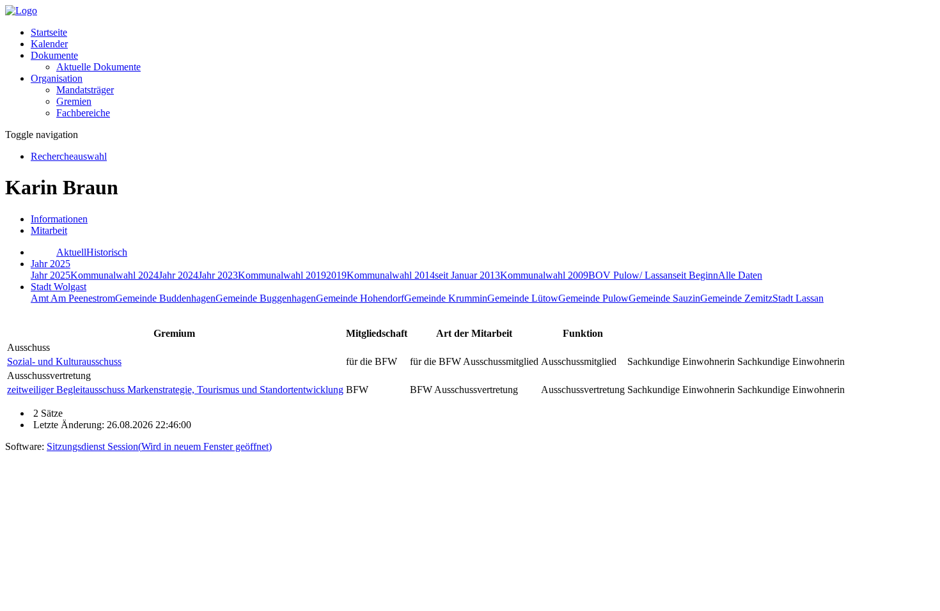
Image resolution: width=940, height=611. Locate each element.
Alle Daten (740, 275)
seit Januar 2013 (467, 275)
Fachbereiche (83, 112)
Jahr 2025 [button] (50, 263)
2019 (336, 275)
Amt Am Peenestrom (73, 298)
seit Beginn (695, 275)
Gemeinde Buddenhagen (165, 298)
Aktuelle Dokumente (98, 66)
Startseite (49, 32)
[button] (54, 55)
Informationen (59, 218)
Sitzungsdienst (159, 446)
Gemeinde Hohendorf (360, 298)
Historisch (106, 252)
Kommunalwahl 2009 (544, 275)
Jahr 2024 (178, 275)
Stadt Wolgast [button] (58, 286)
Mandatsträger (85, 89)
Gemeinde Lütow (522, 298)
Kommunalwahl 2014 (391, 275)
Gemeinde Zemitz (736, 298)
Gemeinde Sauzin (664, 298)
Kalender (49, 43)
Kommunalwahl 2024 (114, 275)
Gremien (73, 101)
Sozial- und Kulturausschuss (64, 361)
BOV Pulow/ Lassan (630, 275)
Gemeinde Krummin (445, 298)
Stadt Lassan (798, 298)
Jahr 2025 (50, 275)
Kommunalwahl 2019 (282, 275)
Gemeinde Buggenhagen (265, 298)
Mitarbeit (49, 230)
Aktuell (71, 252)
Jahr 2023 (218, 275)
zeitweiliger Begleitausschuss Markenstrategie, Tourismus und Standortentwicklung (175, 389)
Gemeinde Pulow (593, 298)
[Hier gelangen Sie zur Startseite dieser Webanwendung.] (21, 10)
